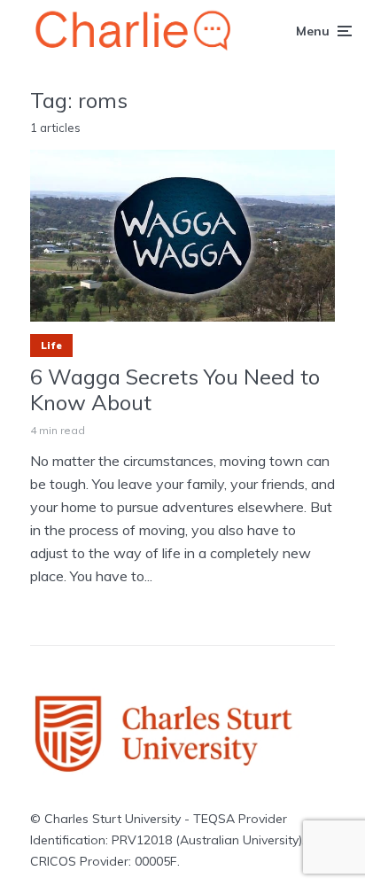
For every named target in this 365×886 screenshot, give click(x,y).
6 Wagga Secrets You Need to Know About (175, 390)
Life (51, 345)
